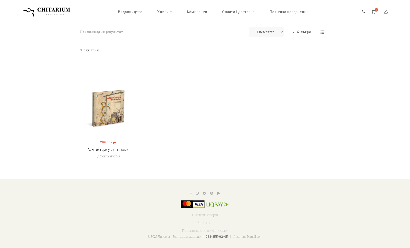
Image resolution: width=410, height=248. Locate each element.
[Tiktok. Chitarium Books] (218, 193)
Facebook (191, 193)
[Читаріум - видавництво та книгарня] (47, 11)
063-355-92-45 (217, 237)
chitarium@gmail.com (247, 237)
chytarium (91, 50)
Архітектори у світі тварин (109, 149)
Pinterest (211, 193)
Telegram (204, 193)
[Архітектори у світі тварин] (109, 107)
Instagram (197, 193)
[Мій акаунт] (386, 12)
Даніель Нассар (108, 156)
